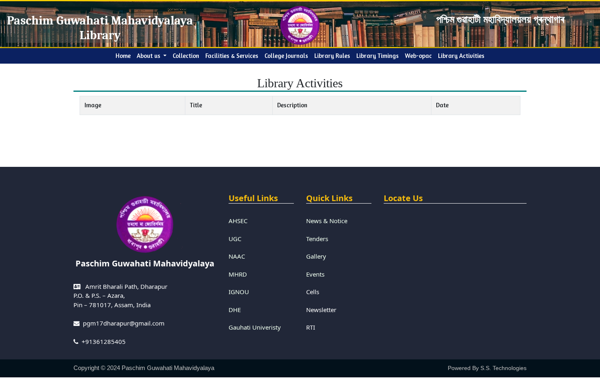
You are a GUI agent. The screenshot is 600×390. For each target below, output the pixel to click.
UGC (235, 239)
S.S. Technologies (503, 368)
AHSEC (238, 221)
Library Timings (377, 56)
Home (124, 55)
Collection (186, 56)
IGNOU (239, 292)
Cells (312, 292)
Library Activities (461, 56)
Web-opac (418, 56)
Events (315, 274)
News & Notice (326, 221)
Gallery (316, 256)
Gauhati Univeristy (255, 327)
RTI (310, 327)
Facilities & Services (231, 56)
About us (149, 56)
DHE (235, 310)
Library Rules (332, 56)
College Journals (286, 56)
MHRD (238, 274)
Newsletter (321, 310)
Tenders (317, 239)
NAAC (237, 256)
